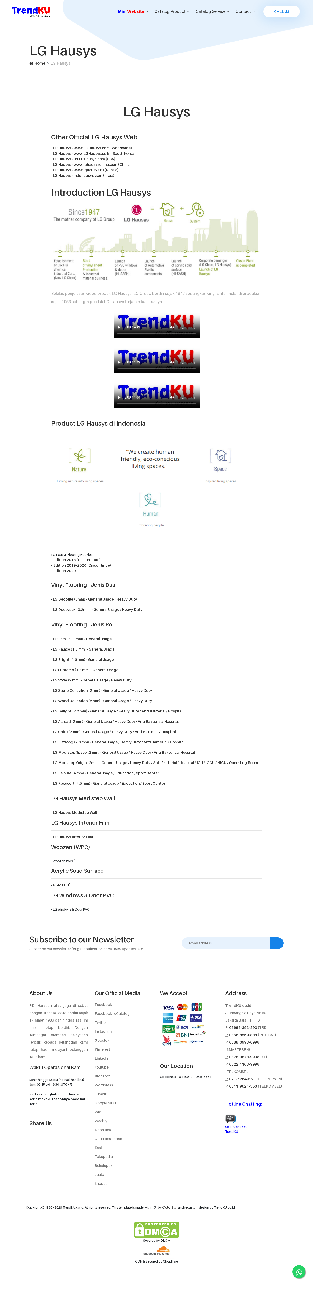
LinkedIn (102, 1058)
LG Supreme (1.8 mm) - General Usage (85, 669)
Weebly (101, 1121)
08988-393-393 (243, 1027)
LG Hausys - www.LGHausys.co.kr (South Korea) (94, 153)
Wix (98, 1112)
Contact (243, 11)
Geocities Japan (108, 1138)
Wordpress (104, 1085)
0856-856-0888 (243, 1035)
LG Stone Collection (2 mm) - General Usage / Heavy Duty (102, 690)
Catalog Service (210, 11)
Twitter (101, 1022)
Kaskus (101, 1147)
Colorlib (169, 1207)
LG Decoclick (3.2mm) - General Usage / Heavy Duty (98, 609)
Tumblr (100, 1094)
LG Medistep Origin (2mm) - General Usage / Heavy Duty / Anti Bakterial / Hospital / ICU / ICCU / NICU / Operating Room (155, 762)
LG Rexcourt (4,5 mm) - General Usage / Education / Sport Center (109, 783)
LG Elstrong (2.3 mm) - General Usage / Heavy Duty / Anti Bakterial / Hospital (118, 742)
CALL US (281, 11)
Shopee (101, 1183)
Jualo (99, 1174)
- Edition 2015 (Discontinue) (76, 559)
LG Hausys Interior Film (73, 837)
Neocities (103, 1129)
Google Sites (105, 1103)
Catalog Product (170, 11)
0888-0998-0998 (244, 1042)
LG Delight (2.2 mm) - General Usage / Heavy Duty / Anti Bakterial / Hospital (118, 711)
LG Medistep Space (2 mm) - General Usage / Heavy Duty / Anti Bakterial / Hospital (124, 752)
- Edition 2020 (63, 570)
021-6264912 (241, 1079)
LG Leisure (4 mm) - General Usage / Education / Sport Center (106, 773)
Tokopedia (104, 1156)
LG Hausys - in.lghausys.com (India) (83, 175)
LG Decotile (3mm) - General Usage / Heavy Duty (95, 599)
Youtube (102, 1067)
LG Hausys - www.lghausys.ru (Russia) (85, 170)
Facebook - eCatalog (112, 1013)
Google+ (102, 1040)
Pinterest (102, 1049)
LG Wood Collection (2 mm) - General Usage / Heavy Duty (102, 700)
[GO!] (277, 943)
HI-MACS (61, 885)
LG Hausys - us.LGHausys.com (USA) (84, 159)
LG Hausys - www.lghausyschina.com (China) (92, 164)
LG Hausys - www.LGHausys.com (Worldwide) (92, 148)
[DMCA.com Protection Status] (156, 1229)
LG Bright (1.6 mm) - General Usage (83, 659)
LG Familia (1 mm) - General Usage (82, 639)
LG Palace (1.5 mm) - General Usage (84, 649)
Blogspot (102, 1076)
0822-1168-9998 (244, 1064)
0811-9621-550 (243, 1086)
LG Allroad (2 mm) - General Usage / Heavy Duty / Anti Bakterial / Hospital (116, 721)
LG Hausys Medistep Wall (75, 812)
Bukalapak (103, 1165)
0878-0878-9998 (244, 1057)
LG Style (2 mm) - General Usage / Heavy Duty (92, 680)
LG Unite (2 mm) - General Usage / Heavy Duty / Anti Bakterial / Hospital (114, 731)
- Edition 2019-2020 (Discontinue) (81, 565)
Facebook (103, 1004)
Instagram (103, 1031)
